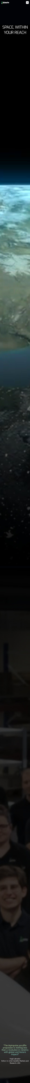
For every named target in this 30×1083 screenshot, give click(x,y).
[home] (7, 2)
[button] (27, 2)
